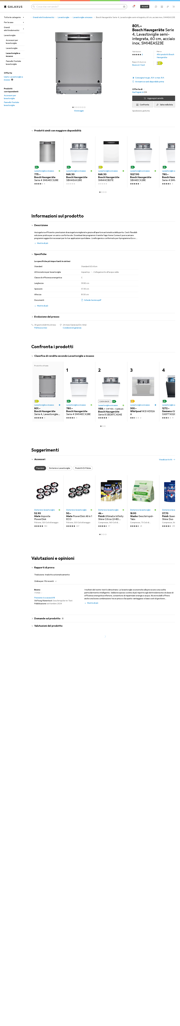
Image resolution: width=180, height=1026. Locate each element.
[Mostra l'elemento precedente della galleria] (30, 63)
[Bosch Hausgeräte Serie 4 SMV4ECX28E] (79, 392)
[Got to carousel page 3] (77, 107)
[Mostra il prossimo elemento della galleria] (126, 63)
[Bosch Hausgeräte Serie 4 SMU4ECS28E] (47, 162)
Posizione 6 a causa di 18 (44, 598)
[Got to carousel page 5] (80, 107)
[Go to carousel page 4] (105, 192)
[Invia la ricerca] (33, 6)
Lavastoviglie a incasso (13, 54)
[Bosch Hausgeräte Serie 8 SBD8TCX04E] (111, 392)
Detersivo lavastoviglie (44, 510)
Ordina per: (39, 581)
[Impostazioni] (133, 7)
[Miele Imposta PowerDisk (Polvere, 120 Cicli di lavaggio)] (47, 502)
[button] (160, 63)
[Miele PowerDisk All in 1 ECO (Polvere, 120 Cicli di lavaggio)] (79, 502)
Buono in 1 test (139, 63)
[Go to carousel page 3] (103, 192)
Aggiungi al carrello (155, 98)
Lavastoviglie (10, 35)
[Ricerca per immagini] (124, 6)
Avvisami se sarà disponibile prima (149, 81)
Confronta (144, 104)
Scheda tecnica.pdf (92, 300)
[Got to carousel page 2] (75, 107)
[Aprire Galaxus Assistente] (156, 7)
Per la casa (8, 22)
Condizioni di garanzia (72, 328)
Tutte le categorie (12, 17)
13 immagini (79, 111)
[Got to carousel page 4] (78, 107)
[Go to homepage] (13, 6)
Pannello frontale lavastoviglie (13, 62)
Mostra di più (42, 243)
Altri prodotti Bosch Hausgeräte (165, 54)
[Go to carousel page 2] (101, 192)
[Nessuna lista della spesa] (168, 7)
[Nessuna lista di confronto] (162, 7)
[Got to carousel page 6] (82, 107)
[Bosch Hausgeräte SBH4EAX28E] (79, 162)
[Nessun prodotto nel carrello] (174, 7)
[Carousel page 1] (73, 107)
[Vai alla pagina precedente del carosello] (35, 161)
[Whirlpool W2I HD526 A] (143, 392)
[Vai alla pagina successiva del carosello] (170, 161)
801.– (137, 26)
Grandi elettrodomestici (11, 29)
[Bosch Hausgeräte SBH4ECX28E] (143, 162)
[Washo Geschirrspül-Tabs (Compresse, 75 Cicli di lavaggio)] (143, 502)
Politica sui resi (40, 328)
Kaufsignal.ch (138, 92)
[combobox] (50, 581)
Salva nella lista (166, 104)
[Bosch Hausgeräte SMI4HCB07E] (111, 162)
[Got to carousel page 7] (84, 107)
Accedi (145, 6)
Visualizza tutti (165, 131)
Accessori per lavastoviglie (12, 41)
